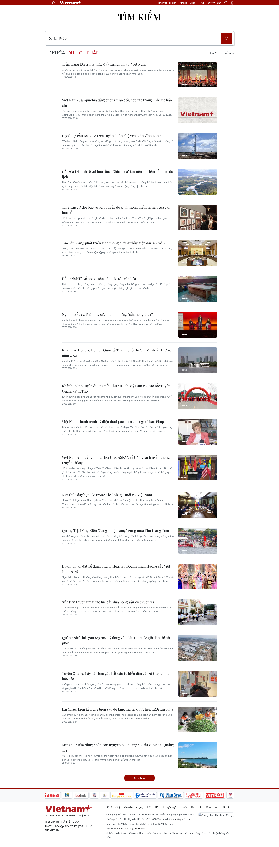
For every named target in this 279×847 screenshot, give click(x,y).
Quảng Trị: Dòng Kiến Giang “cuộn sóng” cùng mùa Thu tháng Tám (115, 530)
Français (183, 2)
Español (193, 2)
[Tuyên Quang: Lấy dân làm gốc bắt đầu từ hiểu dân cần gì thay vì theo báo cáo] (197, 684)
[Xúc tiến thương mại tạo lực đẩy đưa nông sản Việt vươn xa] (197, 612)
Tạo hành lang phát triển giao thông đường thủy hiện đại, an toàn (113, 242)
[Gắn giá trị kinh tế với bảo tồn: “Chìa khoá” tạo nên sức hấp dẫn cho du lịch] (197, 182)
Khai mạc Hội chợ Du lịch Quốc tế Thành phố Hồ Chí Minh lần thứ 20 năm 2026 (116, 353)
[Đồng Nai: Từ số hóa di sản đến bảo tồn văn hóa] (197, 289)
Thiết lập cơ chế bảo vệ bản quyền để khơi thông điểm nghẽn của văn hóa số (116, 210)
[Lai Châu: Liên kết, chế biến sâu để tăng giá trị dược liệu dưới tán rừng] (197, 719)
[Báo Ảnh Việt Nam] (214, 795)
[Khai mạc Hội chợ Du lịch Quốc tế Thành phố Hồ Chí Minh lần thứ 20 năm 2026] (197, 360)
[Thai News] (104, 795)
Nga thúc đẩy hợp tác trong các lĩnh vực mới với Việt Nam (107, 494)
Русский (211, 3)
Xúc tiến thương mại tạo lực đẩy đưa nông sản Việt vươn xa (108, 601)
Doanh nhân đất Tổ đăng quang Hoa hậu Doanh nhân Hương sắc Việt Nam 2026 (116, 569)
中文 (202, 2)
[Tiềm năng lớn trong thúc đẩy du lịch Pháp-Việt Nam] (197, 74)
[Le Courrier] (194, 795)
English (172, 2)
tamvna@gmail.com (180, 819)
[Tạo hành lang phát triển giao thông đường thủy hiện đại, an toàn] (197, 253)
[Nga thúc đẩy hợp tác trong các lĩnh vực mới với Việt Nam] (197, 505)
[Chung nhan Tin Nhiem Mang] (216, 814)
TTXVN (183, 807)
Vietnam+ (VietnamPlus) (71, 2)
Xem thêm (139, 778)
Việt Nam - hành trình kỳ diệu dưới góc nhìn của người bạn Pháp (113, 421)
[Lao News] (94, 795)
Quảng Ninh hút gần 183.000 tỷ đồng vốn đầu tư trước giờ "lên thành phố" (116, 640)
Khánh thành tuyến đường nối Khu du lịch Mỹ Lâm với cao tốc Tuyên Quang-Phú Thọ (116, 388)
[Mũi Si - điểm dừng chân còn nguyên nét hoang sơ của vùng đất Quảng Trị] (197, 755)
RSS (149, 807)
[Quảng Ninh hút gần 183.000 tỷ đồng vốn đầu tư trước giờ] (197, 648)
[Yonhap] (145, 795)
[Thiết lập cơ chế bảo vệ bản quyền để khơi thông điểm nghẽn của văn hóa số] (197, 217)
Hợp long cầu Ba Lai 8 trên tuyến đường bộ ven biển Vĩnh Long (111, 135)
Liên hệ (225, 807)
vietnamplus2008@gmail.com (129, 828)
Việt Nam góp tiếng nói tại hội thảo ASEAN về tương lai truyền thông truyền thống (116, 460)
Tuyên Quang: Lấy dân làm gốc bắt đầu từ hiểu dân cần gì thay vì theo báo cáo (116, 676)
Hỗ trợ (158, 807)
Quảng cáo (212, 807)
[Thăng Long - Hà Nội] (219, 3)
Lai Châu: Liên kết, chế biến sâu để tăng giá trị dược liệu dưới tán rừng (117, 709)
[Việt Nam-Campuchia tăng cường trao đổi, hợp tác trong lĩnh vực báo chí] (197, 110)
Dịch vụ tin (196, 807)
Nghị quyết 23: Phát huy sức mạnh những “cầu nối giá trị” (107, 314)
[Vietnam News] (171, 795)
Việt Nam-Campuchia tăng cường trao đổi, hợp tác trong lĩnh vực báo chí (117, 102)
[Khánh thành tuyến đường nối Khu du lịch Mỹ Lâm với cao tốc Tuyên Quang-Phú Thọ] (197, 396)
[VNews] (230, 795)
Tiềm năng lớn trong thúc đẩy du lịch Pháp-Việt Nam (104, 64)
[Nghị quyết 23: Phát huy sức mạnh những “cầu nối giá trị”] (197, 325)
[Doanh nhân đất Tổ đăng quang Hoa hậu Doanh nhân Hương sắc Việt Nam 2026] (197, 576)
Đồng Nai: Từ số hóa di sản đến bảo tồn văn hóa (99, 278)
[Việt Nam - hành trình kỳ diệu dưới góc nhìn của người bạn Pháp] (197, 432)
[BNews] (67, 795)
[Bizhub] (81, 795)
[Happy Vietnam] (121, 795)
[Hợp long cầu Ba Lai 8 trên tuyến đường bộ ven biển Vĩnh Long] (197, 146)
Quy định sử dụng (133, 807)
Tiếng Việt (162, 2)
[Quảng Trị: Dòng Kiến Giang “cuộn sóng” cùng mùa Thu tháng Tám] (197, 541)
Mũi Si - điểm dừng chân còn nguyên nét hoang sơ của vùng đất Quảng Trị (118, 747)
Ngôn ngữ (171, 807)
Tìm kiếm (139, 17)
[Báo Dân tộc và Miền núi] (49, 795)
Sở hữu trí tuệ (113, 807)
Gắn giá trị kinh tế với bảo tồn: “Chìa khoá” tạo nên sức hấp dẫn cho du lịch (117, 174)
